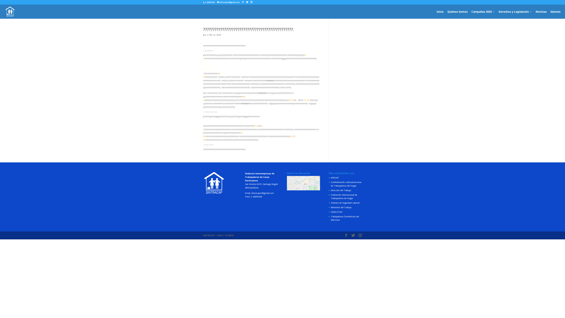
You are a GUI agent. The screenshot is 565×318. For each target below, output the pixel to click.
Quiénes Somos (457, 12)
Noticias (541, 12)
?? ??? (306, 100)
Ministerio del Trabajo (341, 207)
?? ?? (256, 126)
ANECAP (335, 177)
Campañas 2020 (481, 12)
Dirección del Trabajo (341, 190)
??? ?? (291, 100)
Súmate (555, 12)
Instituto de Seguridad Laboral (345, 202)
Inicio (440, 12)
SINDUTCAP (337, 212)
